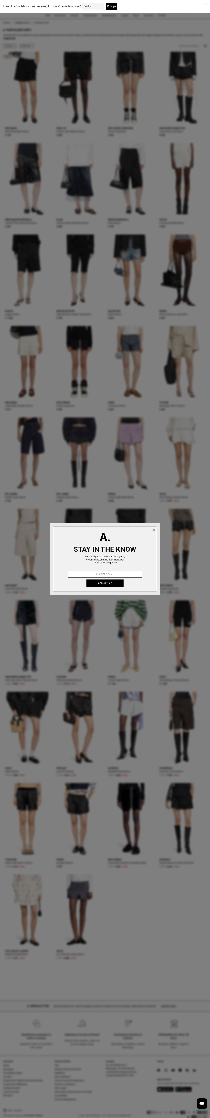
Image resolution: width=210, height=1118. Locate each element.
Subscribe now (105, 583)
